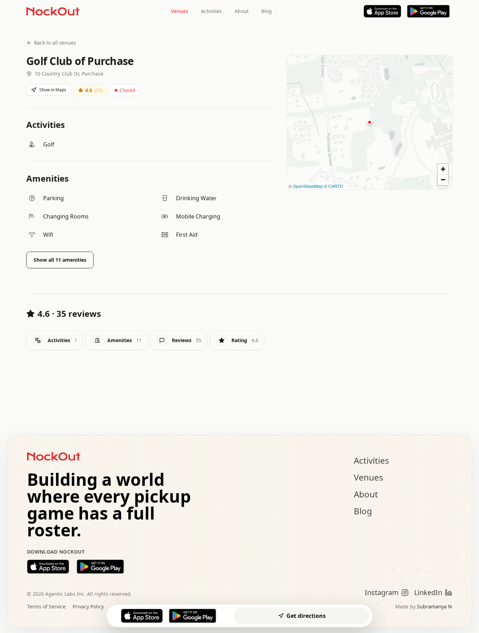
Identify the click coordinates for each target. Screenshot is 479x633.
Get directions (306, 616)
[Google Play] (428, 11)
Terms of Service (46, 606)
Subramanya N (434, 606)
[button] (369, 122)
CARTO (335, 186)
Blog (266, 11)
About (242, 11)
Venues (179, 11)
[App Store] (383, 11)
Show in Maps (52, 90)
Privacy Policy (88, 606)
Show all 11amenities (60, 259)
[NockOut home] (53, 11)
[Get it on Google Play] (100, 567)
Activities (211, 11)
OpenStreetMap (308, 186)
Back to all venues (55, 42)
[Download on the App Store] (48, 567)
